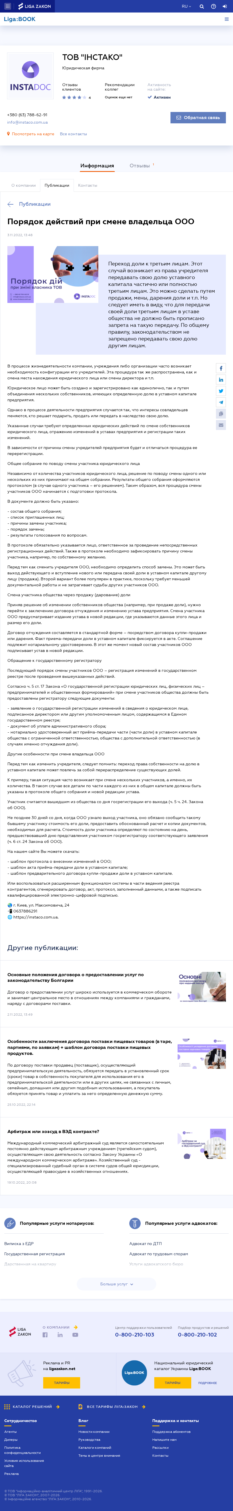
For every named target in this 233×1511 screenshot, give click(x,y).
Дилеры (11, 1440)
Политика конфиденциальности (22, 1450)
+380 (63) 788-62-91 (27, 115)
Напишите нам (164, 1440)
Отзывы (140, 166)
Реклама (11, 1474)
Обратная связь (202, 117)
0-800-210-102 (197, 1334)
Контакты (160, 1456)
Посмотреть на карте (33, 134)
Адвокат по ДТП (145, 1243)
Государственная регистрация (34, 1254)
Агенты (10, 1432)
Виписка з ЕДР (19, 1243)
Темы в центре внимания (99, 1456)
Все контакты (73, 134)
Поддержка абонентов (171, 1432)
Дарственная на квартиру (30, 1264)
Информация (97, 166)
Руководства (89, 1440)
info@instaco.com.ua (27, 122)
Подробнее (207, 1383)
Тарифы (62, 1383)
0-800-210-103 (134, 1334)
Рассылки (160, 1448)
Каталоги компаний (94, 1448)
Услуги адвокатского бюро (156, 1264)
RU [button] (185, 6)
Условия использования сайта (24, 1463)
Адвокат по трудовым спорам (158, 1254)
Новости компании (93, 1432)
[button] (7, 6)
